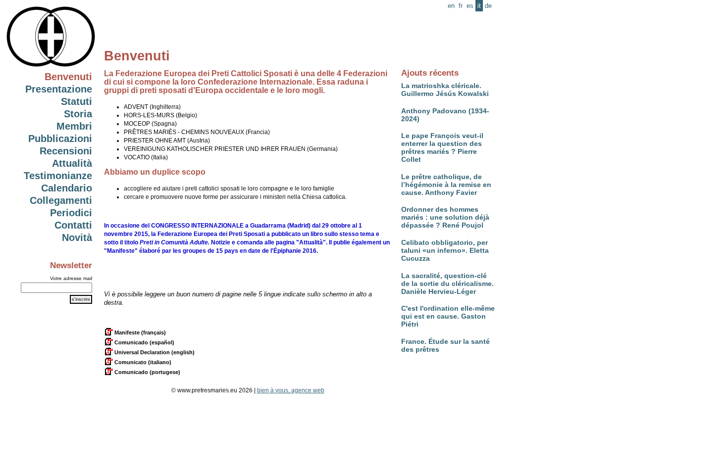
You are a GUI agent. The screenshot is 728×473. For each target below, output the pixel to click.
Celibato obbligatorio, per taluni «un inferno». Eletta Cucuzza (445, 250)
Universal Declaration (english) (154, 352)
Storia (78, 113)
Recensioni (66, 150)
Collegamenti (61, 200)
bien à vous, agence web (290, 390)
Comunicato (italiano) (142, 362)
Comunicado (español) (143, 342)
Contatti (73, 225)
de (488, 5)
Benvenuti (68, 76)
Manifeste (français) (139, 332)
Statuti (76, 101)
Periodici (71, 212)
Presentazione (58, 89)
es (470, 5)
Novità (77, 237)
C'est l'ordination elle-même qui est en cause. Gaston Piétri (448, 316)
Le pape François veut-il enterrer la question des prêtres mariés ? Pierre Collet (442, 147)
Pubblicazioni (60, 138)
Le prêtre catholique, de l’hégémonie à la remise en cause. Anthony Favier (446, 184)
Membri (74, 126)
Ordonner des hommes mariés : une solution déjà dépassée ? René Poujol (445, 217)
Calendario (66, 188)
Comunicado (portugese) (146, 372)
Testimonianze (58, 175)
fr (461, 5)
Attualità (72, 163)
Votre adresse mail (71, 278)
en (451, 5)
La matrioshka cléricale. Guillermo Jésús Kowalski (445, 89)
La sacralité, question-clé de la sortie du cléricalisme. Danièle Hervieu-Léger (447, 283)
